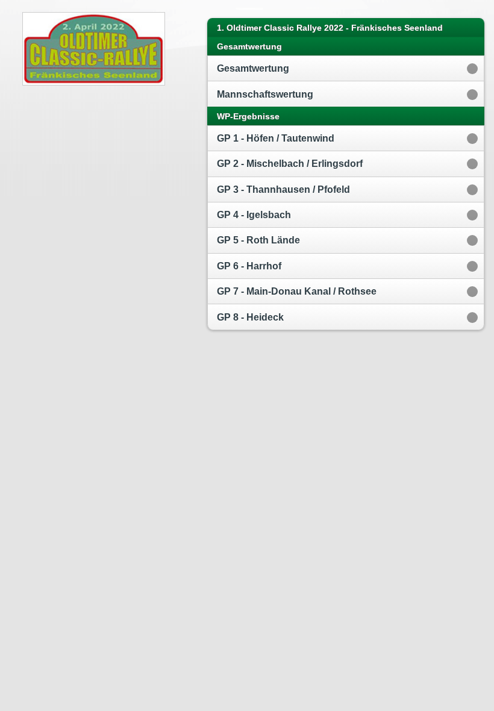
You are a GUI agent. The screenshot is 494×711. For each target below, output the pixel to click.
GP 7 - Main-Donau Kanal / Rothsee (297, 291)
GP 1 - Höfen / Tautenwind (275, 138)
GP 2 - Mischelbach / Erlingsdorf (290, 163)
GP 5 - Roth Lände (258, 240)
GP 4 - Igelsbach (254, 215)
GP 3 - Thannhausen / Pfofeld (283, 189)
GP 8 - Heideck (250, 317)
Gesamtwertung (253, 68)
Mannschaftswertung (265, 94)
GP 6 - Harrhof (249, 266)
